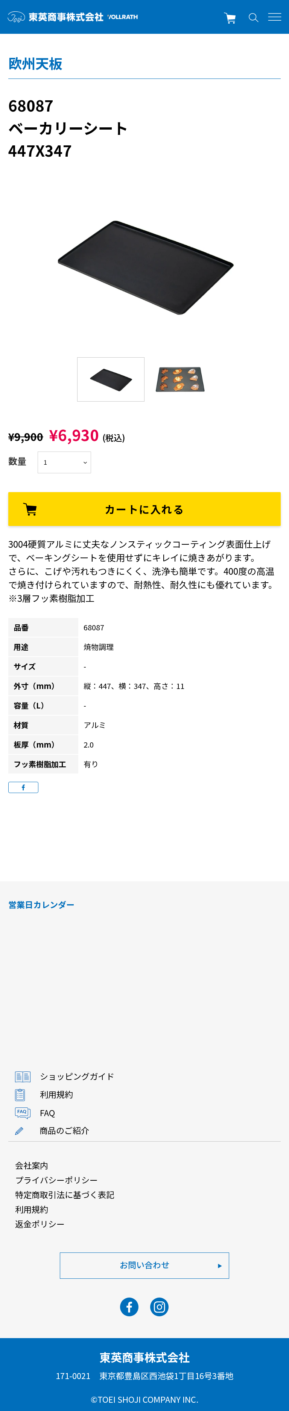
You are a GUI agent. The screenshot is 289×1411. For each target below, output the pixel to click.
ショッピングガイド (77, 1076)
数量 (17, 460)
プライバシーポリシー (56, 1180)
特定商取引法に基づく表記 (64, 1194)
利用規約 (56, 1094)
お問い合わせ (144, 1264)
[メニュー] (274, 17)
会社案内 (31, 1165)
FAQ (47, 1112)
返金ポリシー (40, 1224)
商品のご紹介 (64, 1130)
